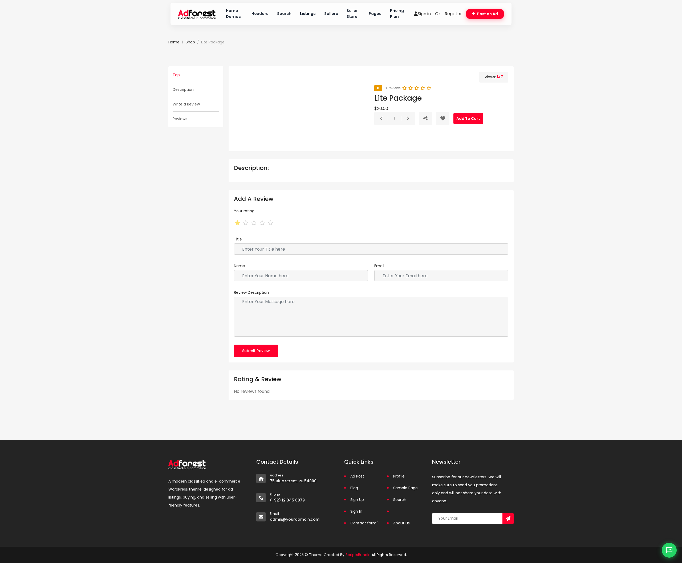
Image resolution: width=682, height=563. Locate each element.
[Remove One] (381, 118)
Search (284, 13)
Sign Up (357, 499)
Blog (354, 488)
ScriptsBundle (358, 554)
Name (239, 265)
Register (453, 14)
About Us (401, 523)
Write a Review (186, 104)
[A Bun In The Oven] (197, 14)
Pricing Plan (397, 13)
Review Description (251, 292)
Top (176, 74)
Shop (190, 42)
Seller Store (352, 13)
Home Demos (233, 13)
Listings (308, 13)
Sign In (356, 511)
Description (183, 89)
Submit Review (256, 350)
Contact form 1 (364, 523)
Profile (399, 476)
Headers (260, 13)
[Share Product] (425, 118)
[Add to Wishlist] (442, 118)
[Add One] (408, 118)
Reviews (180, 118)
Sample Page (405, 488)
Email (379, 265)
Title (238, 239)
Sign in (424, 14)
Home (174, 42)
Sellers (331, 13)
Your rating (244, 211)
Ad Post (357, 476)
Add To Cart (468, 118)
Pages (375, 13)
